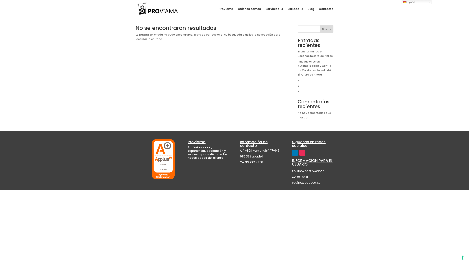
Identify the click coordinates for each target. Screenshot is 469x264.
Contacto (326, 9)
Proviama (226, 9)
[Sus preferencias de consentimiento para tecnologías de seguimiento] (462, 257)
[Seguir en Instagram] (302, 153)
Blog (311, 9)
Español (410, 2)
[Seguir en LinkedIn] (295, 153)
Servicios (272, 9)
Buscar (326, 29)
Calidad (293, 9)
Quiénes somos (249, 9)
